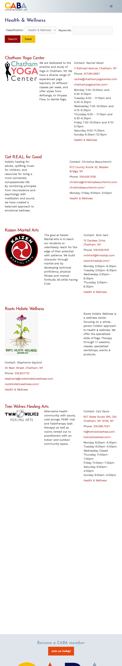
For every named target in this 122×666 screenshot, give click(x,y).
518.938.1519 (101, 250)
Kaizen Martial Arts (21, 230)
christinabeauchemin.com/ (87, 187)
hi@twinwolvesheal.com (99, 431)
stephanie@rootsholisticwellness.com (29, 378)
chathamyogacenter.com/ (91, 84)
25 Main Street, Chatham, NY (24, 367)
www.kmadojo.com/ (97, 260)
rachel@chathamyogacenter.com (95, 79)
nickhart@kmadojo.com (99, 255)
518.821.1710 (22, 373)
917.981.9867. (92, 73)
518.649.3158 (87, 176)
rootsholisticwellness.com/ (22, 384)
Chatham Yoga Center (24, 58)
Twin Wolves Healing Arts (26, 407)
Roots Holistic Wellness (24, 309)
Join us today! (61, 651)
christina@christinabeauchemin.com (93, 182)
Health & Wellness (85, 140)
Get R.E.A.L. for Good (23, 157)
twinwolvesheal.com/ (97, 437)
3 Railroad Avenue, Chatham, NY (95, 68)
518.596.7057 (101, 426)
